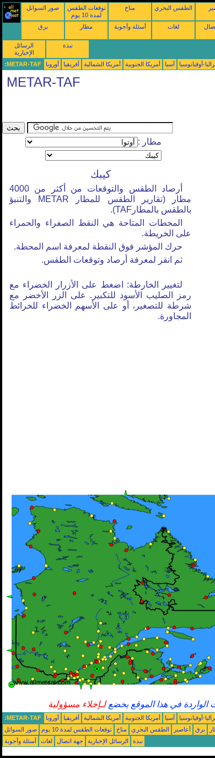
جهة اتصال (70, 741)
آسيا (170, 64)
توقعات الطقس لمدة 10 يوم (86, 11)
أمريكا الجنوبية (142, 64)
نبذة (68, 45)
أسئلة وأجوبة (130, 26)
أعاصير (182, 729)
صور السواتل (42, 7)
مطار (86, 26)
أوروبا (52, 64)
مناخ (130, 7)
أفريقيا (71, 64)
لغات (173, 26)
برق (43, 26)
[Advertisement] (90, 108)
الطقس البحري (173, 7)
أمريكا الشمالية (102, 64)
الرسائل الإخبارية (24, 49)
